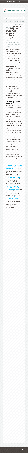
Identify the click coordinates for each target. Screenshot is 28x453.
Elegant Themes (12, 449)
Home (7, 21)
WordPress (22, 449)
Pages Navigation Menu (15, 1)
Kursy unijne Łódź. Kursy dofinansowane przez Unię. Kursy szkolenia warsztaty (13, 198)
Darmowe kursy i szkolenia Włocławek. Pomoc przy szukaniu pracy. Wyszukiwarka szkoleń (13, 188)
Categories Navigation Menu (15, 18)
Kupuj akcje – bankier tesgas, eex (14, 177)
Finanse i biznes (12, 21)
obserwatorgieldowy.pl (15, 40)
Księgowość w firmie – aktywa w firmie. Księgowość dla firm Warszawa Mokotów (14, 167)
